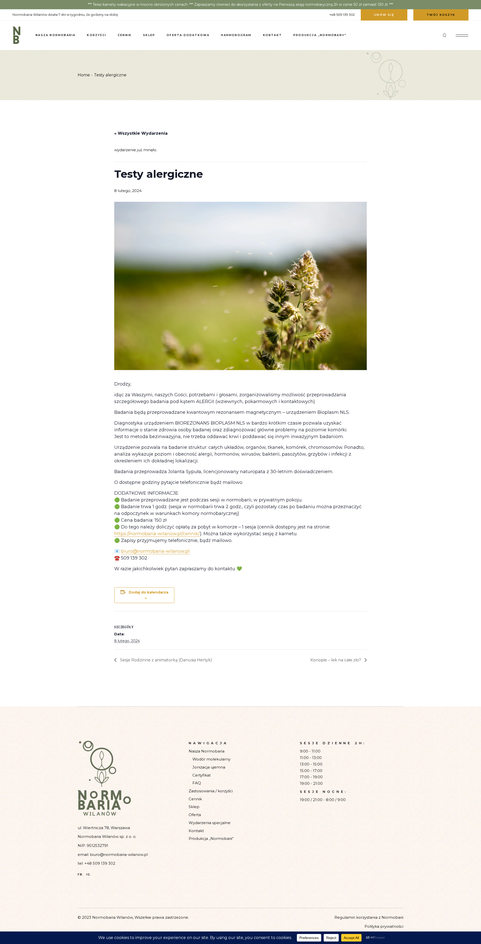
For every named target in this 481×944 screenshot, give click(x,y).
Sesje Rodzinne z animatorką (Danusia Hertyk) (165, 660)
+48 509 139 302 (99, 863)
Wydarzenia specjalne (209, 822)
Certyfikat (201, 775)
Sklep (194, 806)
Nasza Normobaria (206, 751)
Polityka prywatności (384, 926)
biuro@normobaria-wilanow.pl (155, 551)
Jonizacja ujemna (208, 767)
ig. (89, 874)
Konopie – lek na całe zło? (336, 660)
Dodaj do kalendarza (148, 592)
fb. (81, 874)
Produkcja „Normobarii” (211, 838)
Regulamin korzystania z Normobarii (368, 917)
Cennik (195, 799)
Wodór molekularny (211, 759)
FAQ (196, 783)
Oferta (195, 814)
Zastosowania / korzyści (211, 791)
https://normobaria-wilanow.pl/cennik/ (157, 533)
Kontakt (196, 830)
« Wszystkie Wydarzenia (141, 133)
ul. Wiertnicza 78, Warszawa (104, 827)
